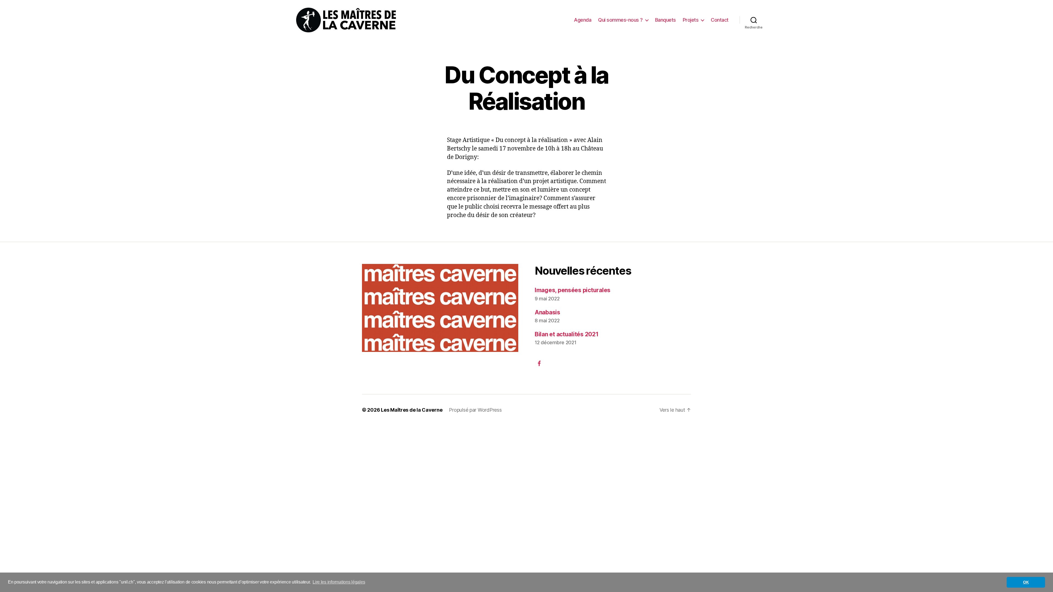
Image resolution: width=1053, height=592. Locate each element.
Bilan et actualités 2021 (567, 334)
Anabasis (547, 312)
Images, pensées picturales (572, 290)
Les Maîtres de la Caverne (411, 410)
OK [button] (1026, 582)
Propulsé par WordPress (475, 410)
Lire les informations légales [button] (339, 582)
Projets (691, 20)
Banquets (665, 20)
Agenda (582, 20)
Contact (720, 20)
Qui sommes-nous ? (620, 20)
